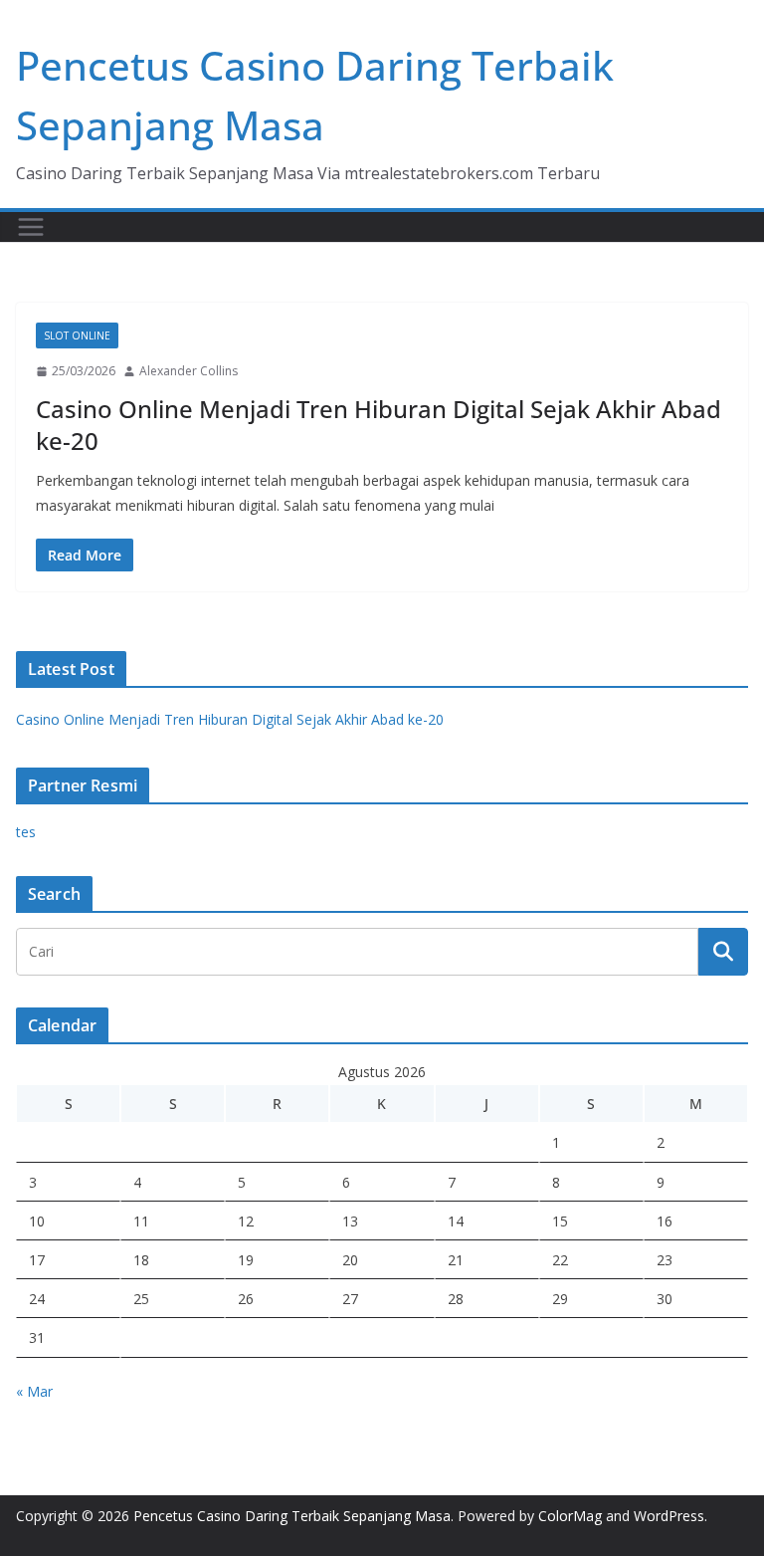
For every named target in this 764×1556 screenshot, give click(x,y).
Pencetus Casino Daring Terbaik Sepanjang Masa (292, 1515)
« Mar (34, 1391)
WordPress (669, 1515)
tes (26, 831)
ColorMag (570, 1515)
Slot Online (77, 335)
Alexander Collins (188, 370)
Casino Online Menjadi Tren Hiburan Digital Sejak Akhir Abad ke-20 (378, 424)
